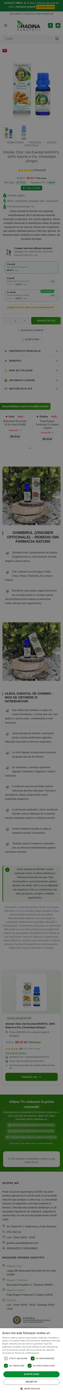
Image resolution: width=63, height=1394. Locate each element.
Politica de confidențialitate (27, 1353)
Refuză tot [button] (31, 1381)
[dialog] (31, 1361)
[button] (31, 1388)
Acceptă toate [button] (31, 1374)
